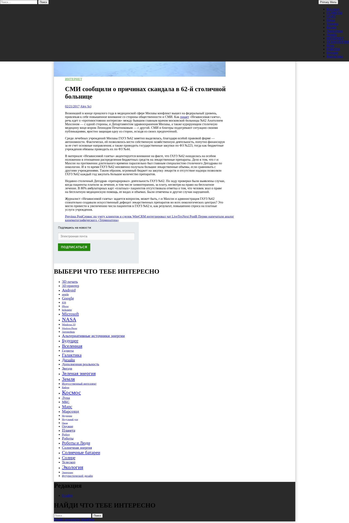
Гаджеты (68, 350)
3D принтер (70, 286)
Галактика (72, 354)
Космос (332, 27)
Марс (67, 406)
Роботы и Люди (76, 443)
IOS (64, 302)
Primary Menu (328, 2)
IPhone (65, 306)
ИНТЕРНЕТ (335, 38)
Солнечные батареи (81, 452)
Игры (330, 45)
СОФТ (331, 16)
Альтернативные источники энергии (93, 335)
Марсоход (70, 411)
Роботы (68, 438)
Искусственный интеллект (79, 383)
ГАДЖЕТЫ (334, 13)
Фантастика (335, 56)
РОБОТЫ (333, 49)
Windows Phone (69, 328)
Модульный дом (70, 419)
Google (68, 298)
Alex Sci (85, 106)
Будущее (332, 52)
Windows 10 (69, 324)
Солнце (68, 457)
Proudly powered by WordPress (74, 519)
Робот (66, 434)
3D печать (70, 282)
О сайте (67, 495)
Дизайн (332, 34)
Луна (66, 398)
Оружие (67, 426)
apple (65, 294)
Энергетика (335, 31)
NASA (69, 319)
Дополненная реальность (80, 364)
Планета (68, 430)
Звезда (67, 368)
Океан (65, 423)
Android (69, 290)
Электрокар (67, 472)
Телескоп (68, 462)
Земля (68, 379)
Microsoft (70, 314)
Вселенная (72, 346)
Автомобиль (68, 331)
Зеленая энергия (79, 373)
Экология (72, 467)
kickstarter (67, 309)
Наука (331, 20)
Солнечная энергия (77, 448)
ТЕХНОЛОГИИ (338, 42)
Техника (332, 23)
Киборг (65, 387)
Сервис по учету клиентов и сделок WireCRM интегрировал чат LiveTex (124, 216)
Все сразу (333, 9)
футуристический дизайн (77, 475)
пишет (184, 117)
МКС (65, 402)
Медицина (67, 416)
